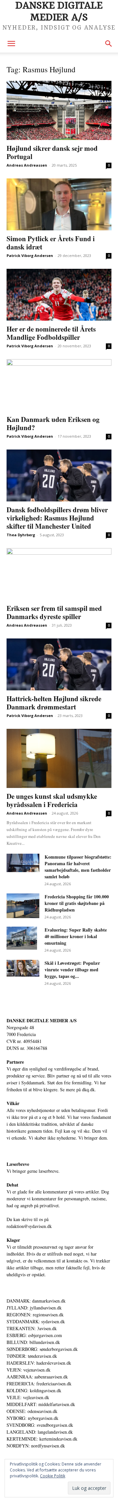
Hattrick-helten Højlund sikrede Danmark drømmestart (54, 703)
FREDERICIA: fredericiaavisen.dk (39, 1383)
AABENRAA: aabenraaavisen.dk (37, 1377)
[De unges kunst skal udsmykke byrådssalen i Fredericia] (59, 758)
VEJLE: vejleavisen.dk (28, 1397)
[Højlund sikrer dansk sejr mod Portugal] (59, 110)
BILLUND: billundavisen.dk (33, 1342)
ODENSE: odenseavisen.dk (32, 1411)
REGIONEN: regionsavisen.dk (35, 1314)
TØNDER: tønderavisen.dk (32, 1356)
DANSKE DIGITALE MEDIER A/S (42, 1020)
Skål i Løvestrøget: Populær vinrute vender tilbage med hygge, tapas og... (72, 969)
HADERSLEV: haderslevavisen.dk (39, 1363)
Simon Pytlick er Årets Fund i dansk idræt (51, 243)
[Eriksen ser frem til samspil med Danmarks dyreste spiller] (59, 574)
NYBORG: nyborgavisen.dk (32, 1418)
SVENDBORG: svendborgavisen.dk (40, 1425)
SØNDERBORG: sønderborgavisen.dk (42, 1349)
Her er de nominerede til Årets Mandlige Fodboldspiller (51, 333)
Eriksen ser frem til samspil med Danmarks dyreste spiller (54, 612)
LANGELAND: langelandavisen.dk (40, 1432)
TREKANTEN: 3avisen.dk (32, 1328)
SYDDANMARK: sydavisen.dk (36, 1321)
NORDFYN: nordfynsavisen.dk (36, 1446)
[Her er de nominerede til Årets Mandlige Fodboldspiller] (59, 295)
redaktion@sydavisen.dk (29, 1226)
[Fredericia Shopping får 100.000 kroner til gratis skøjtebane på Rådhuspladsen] (23, 905)
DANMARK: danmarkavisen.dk (36, 1301)
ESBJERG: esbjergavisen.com (34, 1335)
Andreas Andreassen (27, 165)
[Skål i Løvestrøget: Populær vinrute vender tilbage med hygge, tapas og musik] (23, 968)
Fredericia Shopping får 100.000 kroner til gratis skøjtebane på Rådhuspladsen (77, 903)
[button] (11, 44)
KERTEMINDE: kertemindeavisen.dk (42, 1439)
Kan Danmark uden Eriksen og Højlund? (53, 423)
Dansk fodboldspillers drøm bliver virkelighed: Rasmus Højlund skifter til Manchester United (57, 518)
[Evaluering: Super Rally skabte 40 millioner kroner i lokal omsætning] (22, 938)
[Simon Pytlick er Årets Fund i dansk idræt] (59, 204)
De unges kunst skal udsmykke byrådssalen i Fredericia (52, 800)
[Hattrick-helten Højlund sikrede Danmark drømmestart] (59, 664)
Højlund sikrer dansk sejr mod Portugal (52, 152)
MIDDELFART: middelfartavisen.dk (41, 1404)
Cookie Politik (52, 1476)
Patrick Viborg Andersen (30, 255)
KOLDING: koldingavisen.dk (34, 1390)
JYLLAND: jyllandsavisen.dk (34, 1308)
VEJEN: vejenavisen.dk (28, 1370)
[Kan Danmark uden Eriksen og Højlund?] (59, 385)
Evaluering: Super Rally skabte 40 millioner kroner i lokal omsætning (76, 936)
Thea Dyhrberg (21, 534)
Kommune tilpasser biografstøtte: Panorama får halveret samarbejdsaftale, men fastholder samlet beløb (78, 866)
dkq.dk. (89, 1089)
